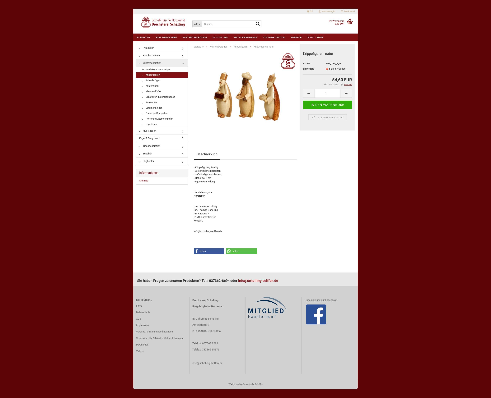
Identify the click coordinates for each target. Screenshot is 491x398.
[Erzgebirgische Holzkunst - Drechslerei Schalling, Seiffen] (161, 22)
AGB (138, 318)
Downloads (142, 344)
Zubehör (296, 37)
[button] (209, 251)
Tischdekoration (274, 37)
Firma (139, 305)
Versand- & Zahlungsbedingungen (154, 331)
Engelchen (151, 124)
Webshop (233, 384)
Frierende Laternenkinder (159, 118)
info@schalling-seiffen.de (258, 281)
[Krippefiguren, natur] (245, 94)
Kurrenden (151, 102)
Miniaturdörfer (153, 91)
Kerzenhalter (152, 85)
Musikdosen (220, 37)
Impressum (142, 325)
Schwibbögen (152, 80)
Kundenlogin (328, 11)
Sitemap (143, 180)
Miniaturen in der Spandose (160, 96)
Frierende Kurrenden (156, 113)
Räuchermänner (166, 37)
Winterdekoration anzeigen (156, 69)
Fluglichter (315, 37)
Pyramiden (143, 37)
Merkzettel (349, 11)
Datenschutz (143, 312)
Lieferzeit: (308, 68)
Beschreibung (207, 154)
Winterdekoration (195, 37)
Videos (140, 351)
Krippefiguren (152, 74)
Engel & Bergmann (245, 37)
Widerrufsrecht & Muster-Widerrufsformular (160, 338)
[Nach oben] (480, 392)
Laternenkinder (153, 107)
